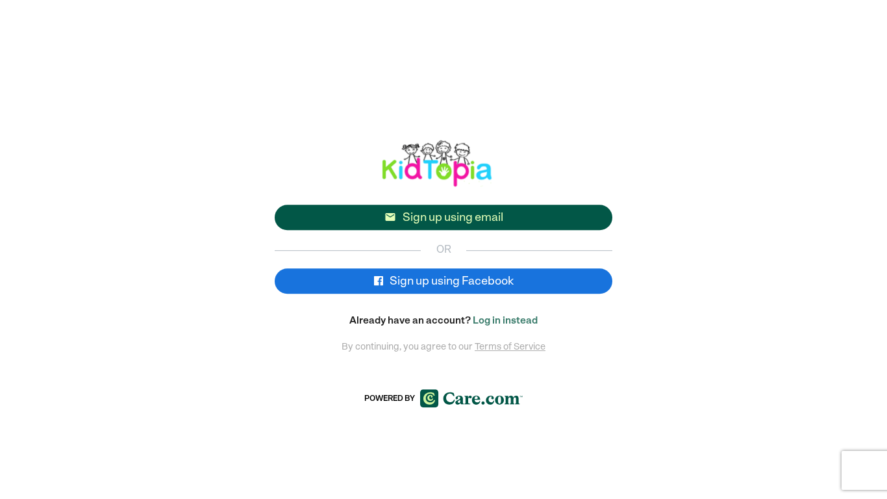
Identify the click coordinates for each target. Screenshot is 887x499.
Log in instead (505, 320)
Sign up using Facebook (451, 281)
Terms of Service (510, 346)
